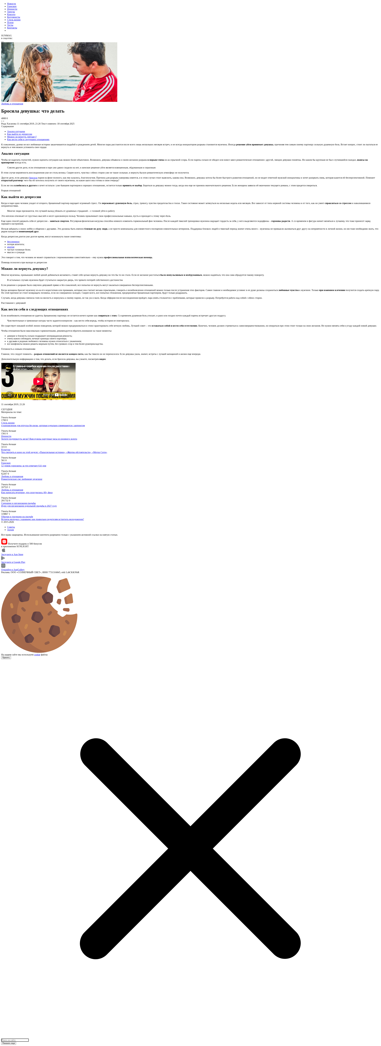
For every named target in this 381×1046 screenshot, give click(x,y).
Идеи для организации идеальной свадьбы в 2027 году (29, 506)
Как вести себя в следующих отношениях (28, 139)
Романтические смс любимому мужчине (21, 479)
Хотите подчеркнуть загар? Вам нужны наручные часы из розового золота (39, 439)
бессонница (13, 241)
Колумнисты (13, 17)
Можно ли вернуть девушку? (22, 136)
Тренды (11, 11)
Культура (5, 449)
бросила (33, 177)
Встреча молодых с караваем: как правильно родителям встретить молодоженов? (42, 519)
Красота (11, 14)
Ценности (12, 9)
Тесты (10, 25)
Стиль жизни (14, 19)
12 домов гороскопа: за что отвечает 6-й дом (23, 465)
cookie (37, 654)
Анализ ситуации (16, 131)
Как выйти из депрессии (19, 134)
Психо (10, 22)
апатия (10, 247)
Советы (11, 527)
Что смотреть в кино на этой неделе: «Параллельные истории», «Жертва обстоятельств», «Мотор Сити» (54, 452)
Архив (10, 529)
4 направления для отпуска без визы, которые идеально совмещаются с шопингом (43, 425)
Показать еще (8, 1043)
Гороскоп (12, 6)
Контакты (12, 28)
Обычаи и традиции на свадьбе (17, 516)
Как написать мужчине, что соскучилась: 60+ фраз (27, 492)
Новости (11, 3)
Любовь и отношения (12, 476)
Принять (6, 657)
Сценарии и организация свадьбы (18, 503)
